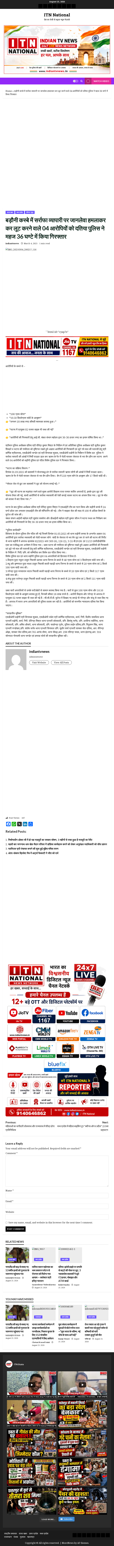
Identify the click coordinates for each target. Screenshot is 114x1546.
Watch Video (101, 81)
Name (10, 1190)
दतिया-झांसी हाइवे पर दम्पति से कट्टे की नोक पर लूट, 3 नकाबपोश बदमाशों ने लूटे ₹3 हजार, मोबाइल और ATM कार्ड (70, 1273)
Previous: (30, 1126)
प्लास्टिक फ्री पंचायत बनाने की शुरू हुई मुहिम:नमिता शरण (33, 848)
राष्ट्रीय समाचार (10, 1533)
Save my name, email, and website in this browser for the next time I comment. (50, 1222)
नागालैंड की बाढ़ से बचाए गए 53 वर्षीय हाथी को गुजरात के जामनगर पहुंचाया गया (17, 1270)
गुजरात (22, 1536)
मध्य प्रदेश (20, 212)
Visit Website (39, 662)
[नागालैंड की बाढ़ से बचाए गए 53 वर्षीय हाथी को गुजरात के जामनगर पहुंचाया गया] (17, 1255)
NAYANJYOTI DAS (13, 1278)
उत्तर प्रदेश (65, 1317)
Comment (12, 1153)
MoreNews (68, 1542)
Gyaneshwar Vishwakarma (44, 1284)
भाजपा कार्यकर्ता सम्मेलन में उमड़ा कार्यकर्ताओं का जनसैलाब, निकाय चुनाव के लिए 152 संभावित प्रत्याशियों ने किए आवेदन (43, 1331)
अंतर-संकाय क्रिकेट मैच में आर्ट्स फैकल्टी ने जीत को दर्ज (33, 853)
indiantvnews (12, 243)
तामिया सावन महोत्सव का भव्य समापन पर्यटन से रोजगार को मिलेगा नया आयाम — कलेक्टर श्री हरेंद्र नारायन (42, 1273)
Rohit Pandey (64, 1285)
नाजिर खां (88, 1339)
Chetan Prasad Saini (41, 1342)
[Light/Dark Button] (75, 81)
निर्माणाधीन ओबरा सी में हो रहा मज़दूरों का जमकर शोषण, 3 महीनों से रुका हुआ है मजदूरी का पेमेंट (50, 839)
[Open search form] (81, 81)
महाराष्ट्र (30, 1536)
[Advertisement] (57, 121)
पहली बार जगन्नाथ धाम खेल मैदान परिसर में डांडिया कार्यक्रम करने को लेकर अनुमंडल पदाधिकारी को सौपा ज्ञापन (57, 844)
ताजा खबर (10, 212)
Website (10, 1211)
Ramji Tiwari (64, 1339)
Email (9, 1201)
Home (9, 91)
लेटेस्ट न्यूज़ (29, 212)
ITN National (57, 15)
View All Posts (61, 662)
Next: (82, 1126)
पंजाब (16, 1536)
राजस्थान (38, 1317)
